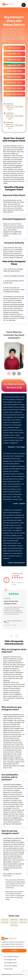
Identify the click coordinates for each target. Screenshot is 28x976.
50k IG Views (16, 458)
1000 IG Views (13, 919)
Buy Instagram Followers (11, 956)
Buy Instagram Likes (10, 959)
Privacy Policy (8, 969)
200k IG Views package (10, 512)
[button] (9, 373)
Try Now (14, 950)
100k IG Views (14, 925)
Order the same (19, 106)
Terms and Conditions (10, 965)
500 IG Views (5, 919)
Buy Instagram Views (10, 962)
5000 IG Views (23, 919)
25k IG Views (14, 922)
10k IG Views (5, 922)
